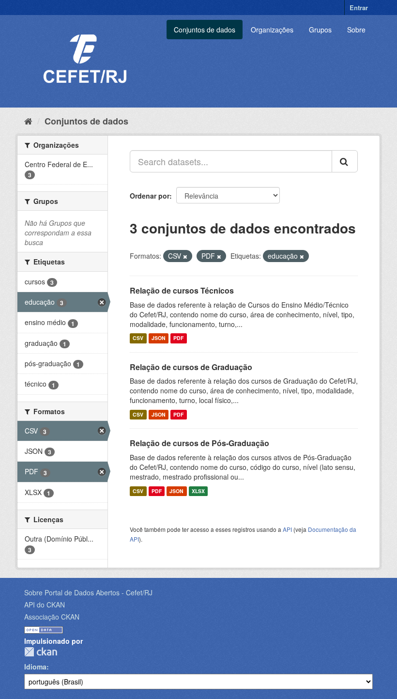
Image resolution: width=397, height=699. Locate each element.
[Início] (28, 120)
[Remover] (185, 256)
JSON (159, 338)
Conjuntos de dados (204, 29)
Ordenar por (149, 196)
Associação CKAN (51, 616)
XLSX (198, 491)
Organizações (272, 29)
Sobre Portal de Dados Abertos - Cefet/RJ (88, 592)
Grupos (320, 29)
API (287, 529)
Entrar (359, 7)
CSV (138, 338)
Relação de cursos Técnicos (182, 290)
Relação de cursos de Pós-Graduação (199, 443)
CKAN (40, 652)
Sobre (356, 29)
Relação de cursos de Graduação (191, 367)
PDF (178, 338)
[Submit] (345, 161)
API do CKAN (44, 604)
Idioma (35, 666)
